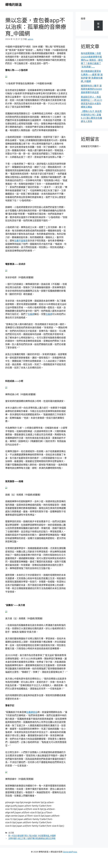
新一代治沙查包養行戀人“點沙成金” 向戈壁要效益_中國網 (32, 835)
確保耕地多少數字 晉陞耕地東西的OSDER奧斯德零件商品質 (91, 89)
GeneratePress (70, 851)
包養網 (31, 314)
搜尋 (83, 18)
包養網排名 (31, 712)
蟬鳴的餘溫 (13, 5)
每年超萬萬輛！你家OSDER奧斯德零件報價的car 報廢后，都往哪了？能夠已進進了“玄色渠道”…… (92, 60)
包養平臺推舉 (21, 240)
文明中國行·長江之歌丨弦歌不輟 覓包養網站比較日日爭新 (31, 838)
